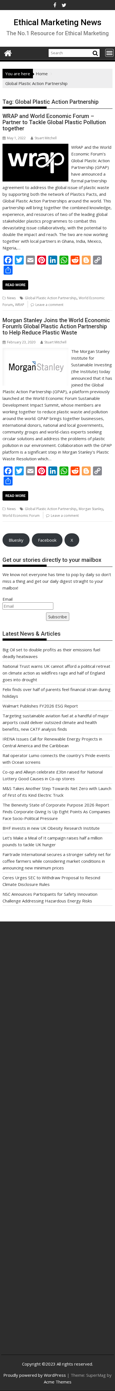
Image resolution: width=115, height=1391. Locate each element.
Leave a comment (49, 304)
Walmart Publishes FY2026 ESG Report (40, 706)
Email (8, 599)
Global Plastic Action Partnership (50, 298)
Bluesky (16, 540)
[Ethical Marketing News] (8, 52)
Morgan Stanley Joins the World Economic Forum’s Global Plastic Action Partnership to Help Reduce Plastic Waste (56, 326)
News (11, 298)
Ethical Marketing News (57, 22)
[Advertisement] (57, 1000)
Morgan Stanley (91, 508)
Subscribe (57, 616)
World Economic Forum (21, 515)
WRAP (19, 304)
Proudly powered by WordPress (34, 1375)
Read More (15, 285)
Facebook (47, 540)
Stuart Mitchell (46, 138)
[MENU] (109, 53)
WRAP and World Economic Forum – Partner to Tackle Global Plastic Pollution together (54, 122)
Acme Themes (57, 1382)
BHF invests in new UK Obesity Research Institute (51, 828)
